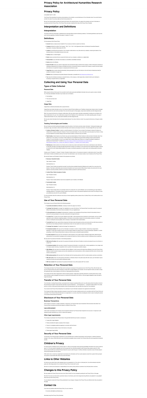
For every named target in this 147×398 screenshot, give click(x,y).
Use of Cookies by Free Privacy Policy (94, 153)
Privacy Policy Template (87, 23)
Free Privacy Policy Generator (57, 395)
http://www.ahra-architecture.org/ (86, 74)
